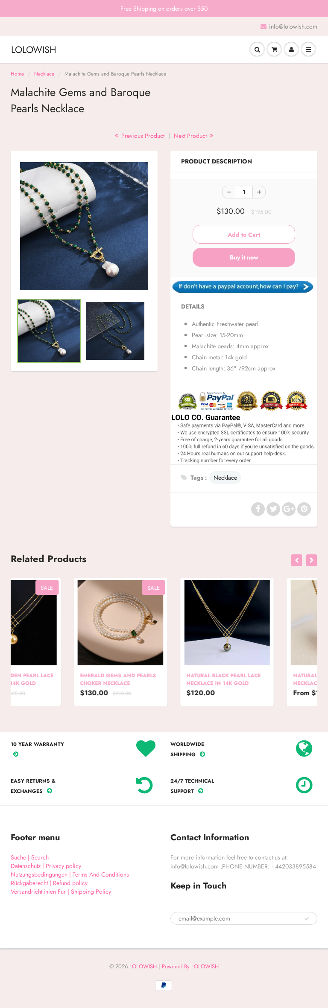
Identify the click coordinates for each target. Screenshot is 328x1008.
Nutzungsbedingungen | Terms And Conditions (70, 874)
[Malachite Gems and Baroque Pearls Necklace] (84, 226)
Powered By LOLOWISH (190, 966)
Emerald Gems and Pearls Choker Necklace (56, 679)
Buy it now (244, 257)
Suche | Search (30, 857)
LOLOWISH (33, 49)
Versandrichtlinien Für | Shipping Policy (61, 891)
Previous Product (142, 135)
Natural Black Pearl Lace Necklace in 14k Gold (161, 679)
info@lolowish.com (293, 26)
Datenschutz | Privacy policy (46, 866)
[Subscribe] (307, 919)
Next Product (191, 135)
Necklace (44, 74)
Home (17, 74)
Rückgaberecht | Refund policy (49, 883)
